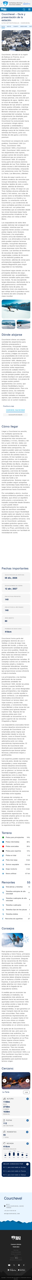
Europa (23, 1167)
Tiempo (15, 26)
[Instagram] (19, 1265)
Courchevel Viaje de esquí (15, 410)
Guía (3, 26)
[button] (24, 9)
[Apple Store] (21, 1270)
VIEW (26, 1092)
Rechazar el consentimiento (16, 1259)
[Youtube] (9, 1265)
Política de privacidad (16, 1252)
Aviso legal (16, 1250)
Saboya (23, 1175)
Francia (23, 1171)
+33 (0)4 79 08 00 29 (10, 1210)
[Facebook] (24, 1265)
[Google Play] (12, 1270)
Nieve (9, 26)
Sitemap (16, 1256)
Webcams (23, 26)
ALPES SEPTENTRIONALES (10, 23)
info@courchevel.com (12, 1213)
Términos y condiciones (16, 1254)
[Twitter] (14, 1265)
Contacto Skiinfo (16, 1244)
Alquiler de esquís (15, 415)
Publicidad (16, 1247)
